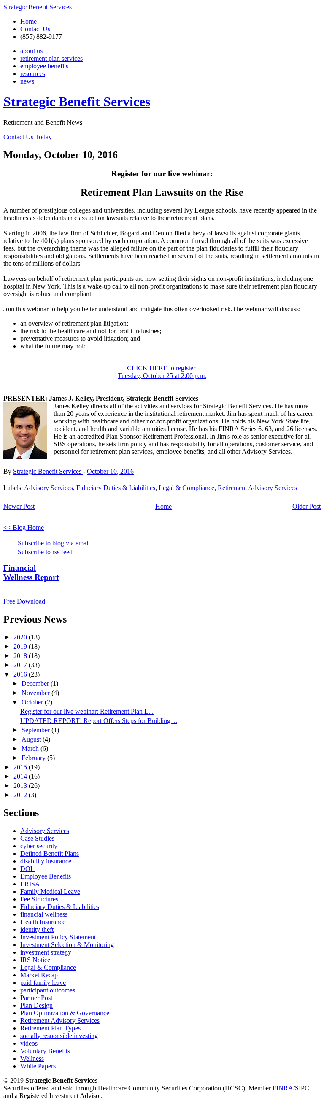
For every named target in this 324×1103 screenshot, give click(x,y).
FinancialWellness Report (31, 573)
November (36, 692)
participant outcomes (47, 990)
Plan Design (36, 1005)
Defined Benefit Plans (49, 853)
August (32, 739)
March (31, 748)
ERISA (30, 883)
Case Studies (37, 838)
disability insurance (45, 861)
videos (29, 1043)
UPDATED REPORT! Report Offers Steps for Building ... (98, 720)
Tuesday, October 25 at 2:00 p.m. (162, 375)
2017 (21, 665)
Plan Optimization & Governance (64, 1013)
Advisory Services (48, 487)
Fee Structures (39, 899)
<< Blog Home (23, 527)
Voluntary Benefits (45, 1050)
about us (31, 50)
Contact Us (35, 28)
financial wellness (44, 914)
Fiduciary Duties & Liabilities (115, 487)
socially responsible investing (59, 1035)
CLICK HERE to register (162, 368)
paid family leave (43, 982)
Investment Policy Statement (58, 937)
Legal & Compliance (186, 487)
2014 (21, 776)
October (33, 702)
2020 (21, 637)
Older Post (306, 506)
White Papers (38, 1066)
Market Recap (39, 975)
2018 (21, 655)
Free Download (24, 601)
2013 (21, 785)
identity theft (37, 929)
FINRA (283, 1088)
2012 (21, 794)
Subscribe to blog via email (54, 543)
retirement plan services (51, 58)
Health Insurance (42, 921)
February (34, 757)
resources (32, 73)
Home (28, 21)
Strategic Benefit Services (37, 7)
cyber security (38, 845)
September (36, 730)
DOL (27, 868)
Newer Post (19, 506)
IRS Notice (35, 959)
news (27, 81)
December (36, 683)
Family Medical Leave (50, 891)
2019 (21, 646)
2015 (21, 767)
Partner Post (36, 997)
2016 (21, 674)
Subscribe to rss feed (45, 552)
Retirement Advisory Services (257, 487)
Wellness (32, 1058)
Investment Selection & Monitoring (67, 944)
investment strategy (45, 952)
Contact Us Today (27, 136)
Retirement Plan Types (50, 1028)
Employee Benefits (45, 876)
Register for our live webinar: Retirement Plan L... (87, 711)
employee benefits (44, 66)
